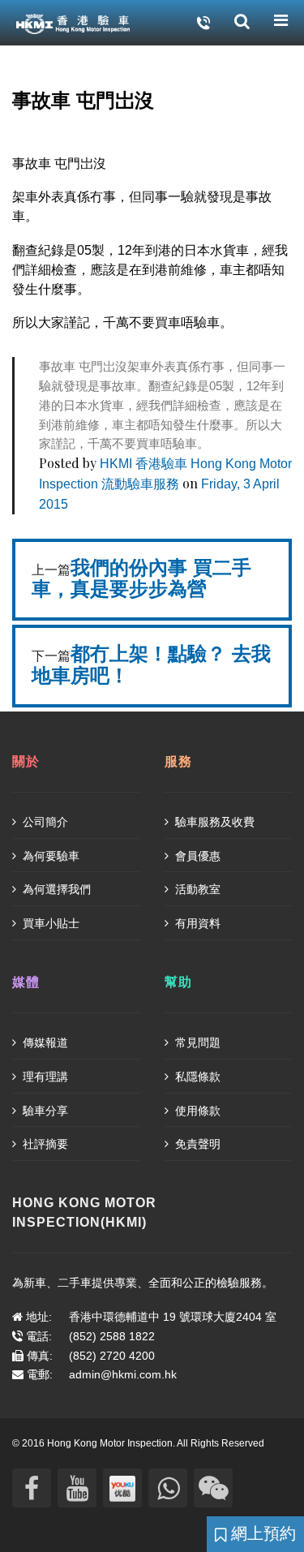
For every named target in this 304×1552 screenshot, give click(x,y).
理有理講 (43, 1076)
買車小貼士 (49, 923)
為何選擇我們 (55, 889)
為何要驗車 (49, 855)
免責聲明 (196, 1143)
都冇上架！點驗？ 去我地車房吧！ (151, 664)
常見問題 (196, 1042)
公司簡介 (43, 821)
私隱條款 (196, 1076)
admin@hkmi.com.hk (123, 1374)
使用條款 (196, 1110)
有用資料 (196, 923)
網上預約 (261, 1533)
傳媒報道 (43, 1042)
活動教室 (196, 889)
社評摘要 (43, 1143)
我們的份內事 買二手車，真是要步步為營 (141, 578)
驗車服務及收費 (213, 821)
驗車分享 (43, 1110)
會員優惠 (196, 855)
